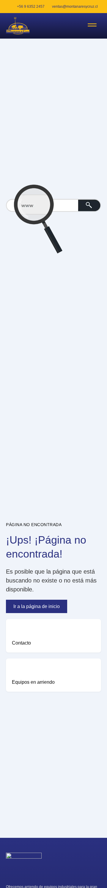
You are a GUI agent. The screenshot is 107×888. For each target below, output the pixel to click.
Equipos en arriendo (33, 682)
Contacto (21, 642)
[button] (92, 26)
